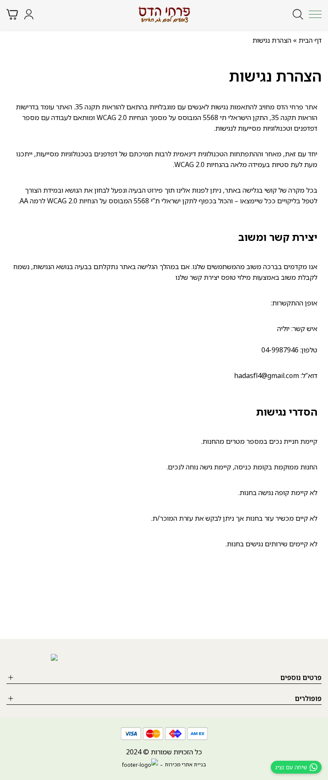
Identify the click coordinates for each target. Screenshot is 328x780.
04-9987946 (280, 350)
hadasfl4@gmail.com (266, 375)
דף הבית (310, 40)
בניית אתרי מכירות (185, 764)
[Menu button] (315, 14)
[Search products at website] (298, 14)
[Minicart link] (12, 14)
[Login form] (29, 14)
